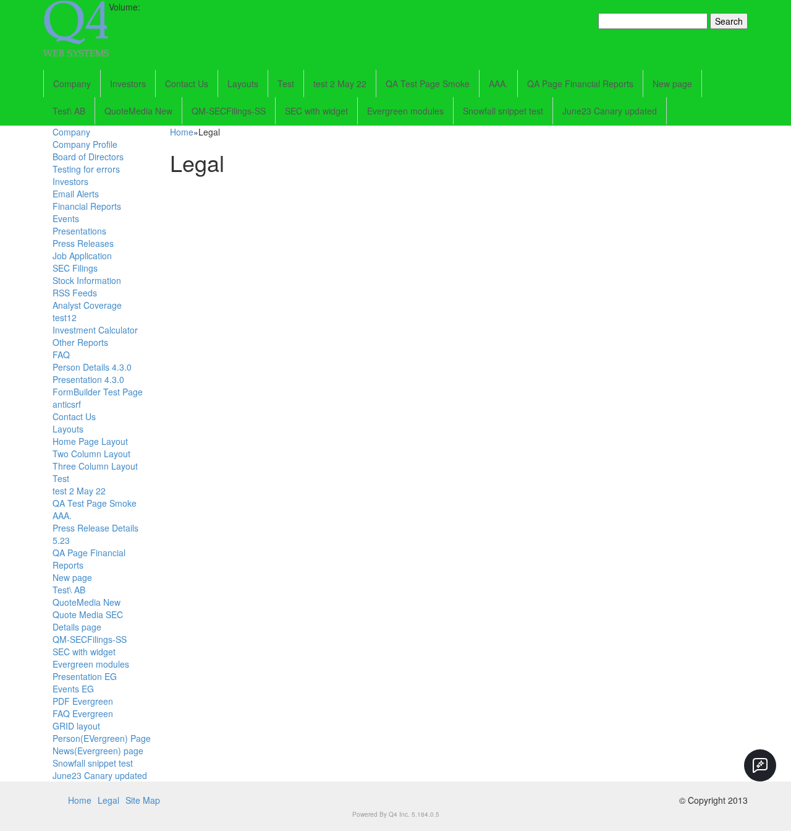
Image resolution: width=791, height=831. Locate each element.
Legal (108, 800)
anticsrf (67, 404)
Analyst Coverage (87, 305)
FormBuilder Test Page (98, 391)
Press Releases (83, 243)
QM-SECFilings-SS (229, 111)
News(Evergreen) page (98, 750)
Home (181, 132)
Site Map (142, 800)
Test (285, 83)
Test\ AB (69, 111)
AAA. (498, 83)
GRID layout (76, 726)
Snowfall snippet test (503, 111)
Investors (128, 83)
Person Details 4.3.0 (92, 367)
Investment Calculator (95, 330)
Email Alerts (76, 193)
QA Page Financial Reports (580, 83)
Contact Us (186, 83)
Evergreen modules (405, 111)
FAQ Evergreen (83, 713)
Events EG (73, 688)
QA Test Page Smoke (428, 83)
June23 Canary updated (609, 111)
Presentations (79, 231)
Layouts (242, 83)
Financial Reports (87, 206)
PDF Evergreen (83, 701)
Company (72, 83)
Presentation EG (85, 676)
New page (672, 83)
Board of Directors (88, 156)
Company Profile (85, 144)
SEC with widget (316, 111)
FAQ (61, 354)
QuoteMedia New (138, 111)
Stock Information (87, 280)
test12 (65, 317)
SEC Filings (75, 268)
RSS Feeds (75, 292)
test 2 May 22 (339, 83)
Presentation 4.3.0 (88, 379)
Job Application (82, 255)
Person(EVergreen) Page (102, 738)
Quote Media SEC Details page (88, 620)
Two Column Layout (91, 453)
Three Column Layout (95, 466)
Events (66, 218)
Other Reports (80, 342)
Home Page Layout (90, 441)
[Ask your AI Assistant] (760, 765)
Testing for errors (86, 169)
